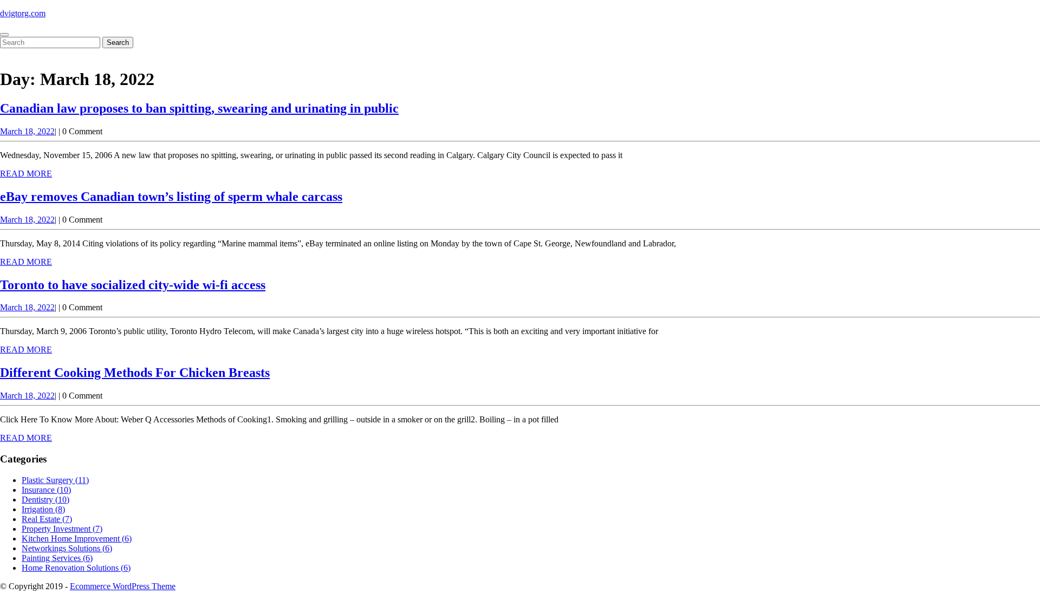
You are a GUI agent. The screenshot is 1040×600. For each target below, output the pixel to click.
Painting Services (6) (57, 558)
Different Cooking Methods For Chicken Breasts (135, 373)
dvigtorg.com (23, 13)
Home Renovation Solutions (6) (76, 567)
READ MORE (26, 173)
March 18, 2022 (27, 131)
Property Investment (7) (62, 528)
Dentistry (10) (45, 499)
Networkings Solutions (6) (67, 548)
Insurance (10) (46, 489)
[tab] (4, 34)
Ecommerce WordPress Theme (123, 586)
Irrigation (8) (43, 509)
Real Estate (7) (47, 519)
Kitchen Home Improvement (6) (77, 538)
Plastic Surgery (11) (55, 480)
